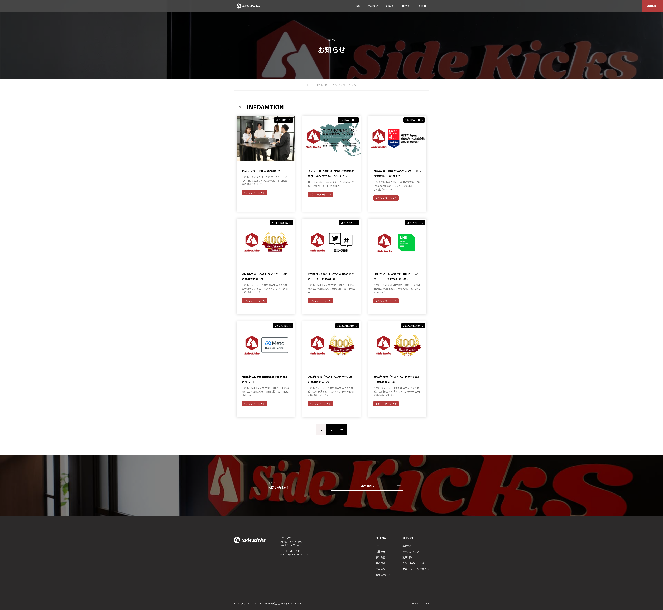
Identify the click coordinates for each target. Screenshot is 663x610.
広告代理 (407, 545)
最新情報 (380, 563)
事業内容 (380, 557)
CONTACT (652, 5)
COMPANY (372, 6)
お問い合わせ (383, 575)
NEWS (405, 6)
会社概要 (380, 551)
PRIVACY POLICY (420, 603)
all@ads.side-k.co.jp (297, 554)
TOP (358, 6)
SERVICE (390, 6)
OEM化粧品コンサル (413, 563)
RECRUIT (421, 6)
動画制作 (407, 557)
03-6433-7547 (293, 551)
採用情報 (380, 569)
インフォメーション (254, 193)
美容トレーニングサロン (415, 569)
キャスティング (410, 551)
